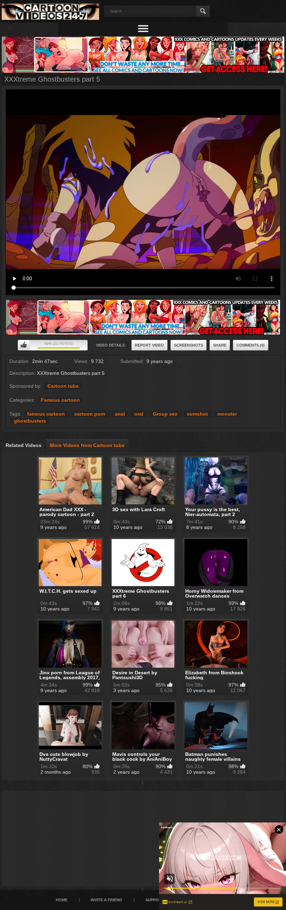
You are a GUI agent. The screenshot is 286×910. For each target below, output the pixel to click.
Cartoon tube (63, 386)
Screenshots (188, 345)
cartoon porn (89, 414)
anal (120, 414)
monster (227, 414)
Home (61, 900)
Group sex (165, 414)
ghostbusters (30, 421)
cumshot (197, 414)
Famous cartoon (60, 400)
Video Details (110, 345)
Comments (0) (250, 345)
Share (219, 345)
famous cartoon (46, 414)
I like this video (24, 345)
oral (138, 414)
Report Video (149, 345)
